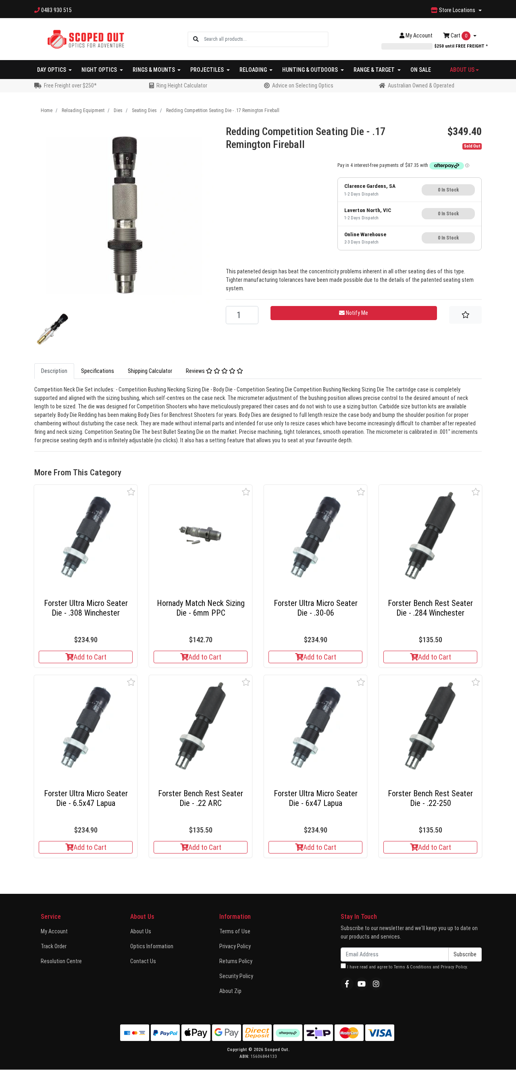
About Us (140, 931)
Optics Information (151, 946)
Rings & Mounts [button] (154, 70)
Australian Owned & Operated (421, 85)
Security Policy (236, 976)
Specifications (97, 371)
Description (54, 371)
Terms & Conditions (412, 967)
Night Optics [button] (99, 70)
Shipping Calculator (150, 371)
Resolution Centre (61, 961)
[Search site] (196, 39)
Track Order (54, 946)
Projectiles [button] (207, 70)
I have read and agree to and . (407, 967)
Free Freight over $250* (70, 85)
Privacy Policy (235, 946)
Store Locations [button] (457, 10)
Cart (458, 35)
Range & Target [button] (375, 70)
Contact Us (143, 961)
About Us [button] (462, 70)
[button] (131, 491)
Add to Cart (89, 657)
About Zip (230, 991)
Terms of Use (234, 931)
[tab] (54, 371)
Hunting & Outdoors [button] (310, 70)
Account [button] (419, 35)
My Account (54, 931)
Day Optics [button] (52, 70)
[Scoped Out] (85, 38)
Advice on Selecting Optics (302, 85)
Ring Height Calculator (181, 85)
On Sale (420, 70)
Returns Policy (235, 961)
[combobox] (266, 39)
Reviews (196, 371)
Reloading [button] (253, 70)
